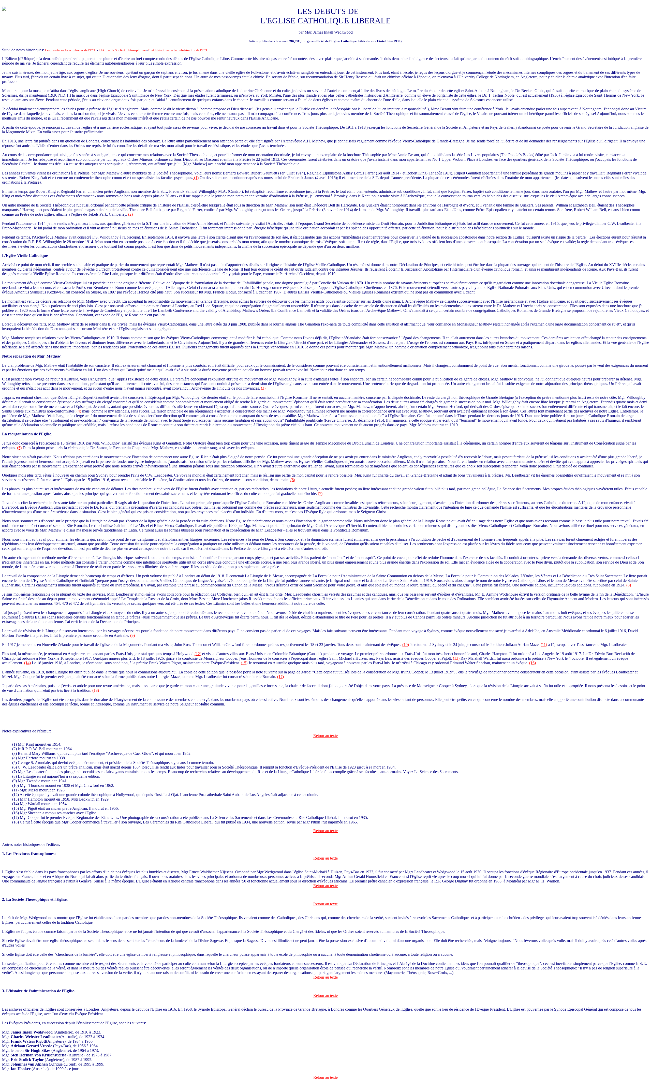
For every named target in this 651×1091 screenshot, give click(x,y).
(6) (292, 480)
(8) (628, 585)
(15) (244, 663)
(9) (132, 635)
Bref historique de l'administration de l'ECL (178, 50)
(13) (456, 658)
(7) (320, 493)
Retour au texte (325, 735)
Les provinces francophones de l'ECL (70, 50)
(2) (130, 214)
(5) (19, 448)
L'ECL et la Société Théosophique (122, 50)
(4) (79, 411)
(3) (263, 388)
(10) (405, 644)
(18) (95, 690)
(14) (27, 663)
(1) (196, 177)
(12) (198, 654)
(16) (532, 663)
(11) (544, 644)
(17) (280, 676)
